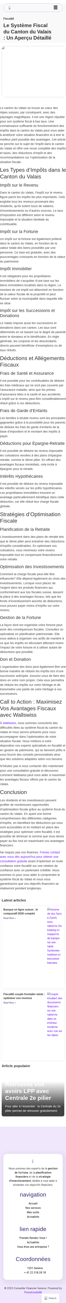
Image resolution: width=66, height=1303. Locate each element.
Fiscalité (8, 18)
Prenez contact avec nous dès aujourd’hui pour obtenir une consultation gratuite (30, 857)
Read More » (9, 918)
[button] (55, 7)
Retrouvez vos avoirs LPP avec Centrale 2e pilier (28, 1091)
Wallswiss (9, 723)
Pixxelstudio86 (33, 1292)
